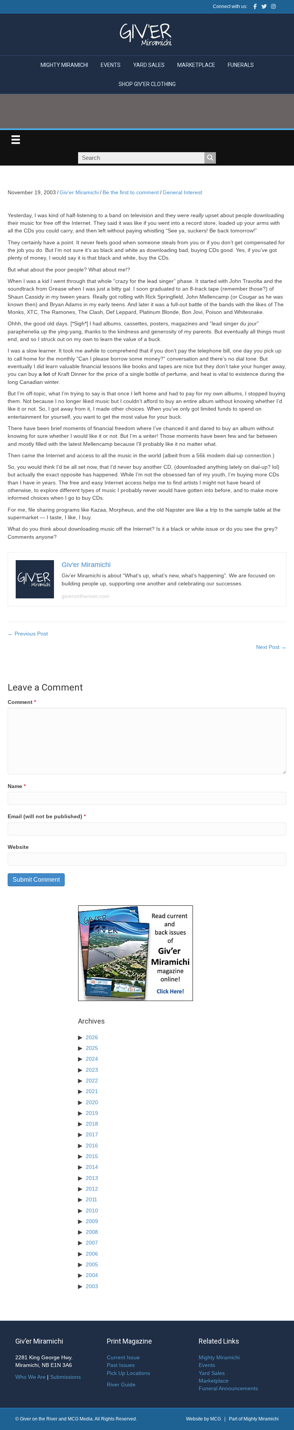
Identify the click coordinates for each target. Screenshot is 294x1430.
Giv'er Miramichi (79, 192)
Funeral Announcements (228, 1388)
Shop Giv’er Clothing (147, 84)
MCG (215, 1419)
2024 (92, 1059)
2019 (92, 1113)
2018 (92, 1124)
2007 (92, 1243)
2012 (92, 1189)
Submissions (65, 1377)
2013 (92, 1178)
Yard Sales (149, 65)
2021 (92, 1091)
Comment (22, 702)
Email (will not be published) (47, 816)
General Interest (182, 192)
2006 (92, 1254)
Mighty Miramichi (64, 65)
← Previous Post (28, 633)
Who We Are (30, 1377)
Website (18, 847)
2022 (92, 1080)
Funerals (241, 65)
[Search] (210, 158)
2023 (92, 1070)
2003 (92, 1286)
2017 (92, 1134)
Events (111, 65)
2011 (91, 1199)
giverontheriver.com (85, 596)
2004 (92, 1275)
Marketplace (196, 65)
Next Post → (271, 647)
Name (17, 786)
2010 (92, 1210)
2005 (92, 1264)
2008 (92, 1232)
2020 (92, 1102)
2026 (92, 1037)
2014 (92, 1167)
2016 (92, 1145)
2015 (92, 1156)
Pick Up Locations (128, 1373)
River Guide (121, 1384)
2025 (92, 1048)
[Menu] (16, 139)
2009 (92, 1221)
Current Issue (123, 1357)
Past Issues (121, 1365)
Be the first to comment (131, 192)
